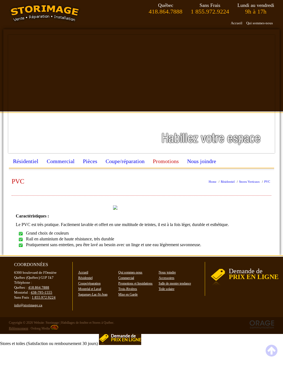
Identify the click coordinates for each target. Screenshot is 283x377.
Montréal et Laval (89, 289)
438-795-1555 (41, 292)
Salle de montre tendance (175, 283)
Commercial (61, 161)
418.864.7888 (165, 11)
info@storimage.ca (28, 305)
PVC (267, 181)
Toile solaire (166, 289)
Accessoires (166, 278)
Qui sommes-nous (259, 23)
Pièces (90, 161)
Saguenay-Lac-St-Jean (93, 294)
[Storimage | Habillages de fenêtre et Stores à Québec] (45, 13)
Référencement (18, 328)
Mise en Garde (128, 294)
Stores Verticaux (249, 181)
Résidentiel (25, 161)
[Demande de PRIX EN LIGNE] (245, 287)
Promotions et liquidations (135, 283)
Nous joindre (201, 161)
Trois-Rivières (127, 289)
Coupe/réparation (125, 161)
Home (212, 181)
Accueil (236, 23)
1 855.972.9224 (210, 11)
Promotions (166, 161)
